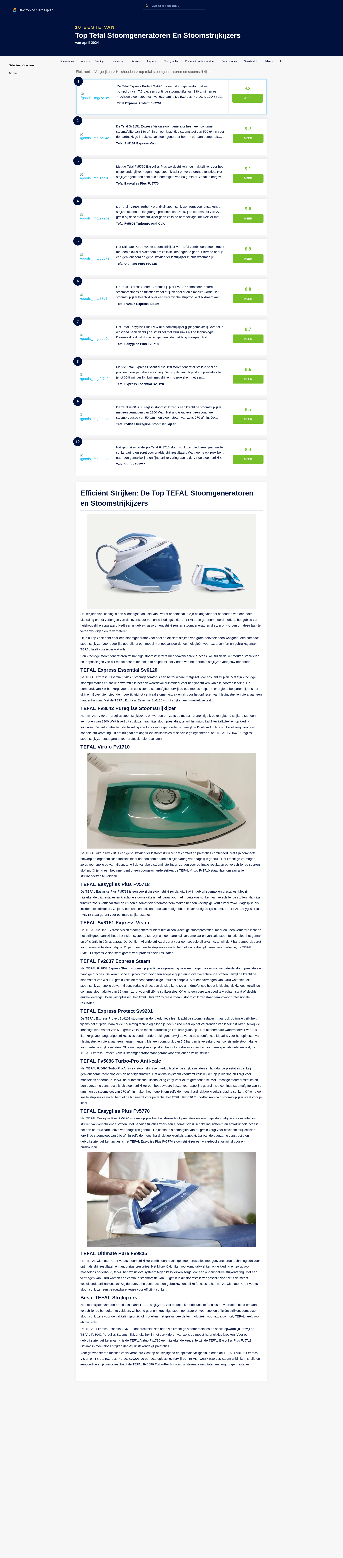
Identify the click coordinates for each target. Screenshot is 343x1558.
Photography (170, 61)
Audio (84, 61)
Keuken (135, 61)
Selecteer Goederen (22, 65)
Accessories (67, 61)
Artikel (13, 73)
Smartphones (229, 61)
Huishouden (117, 61)
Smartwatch (250, 61)
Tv (281, 61)
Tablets (269, 61)
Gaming (99, 61)
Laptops (151, 61)
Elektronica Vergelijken (94, 72)
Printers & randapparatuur (200, 61)
